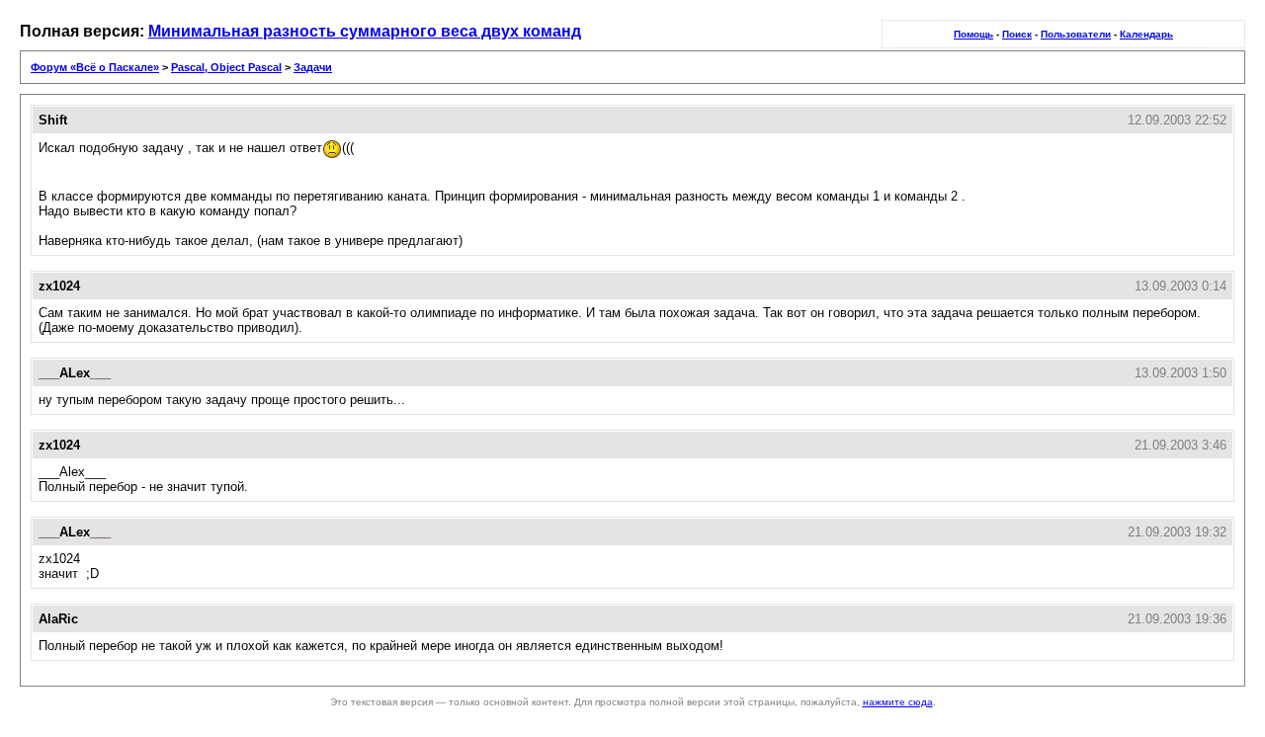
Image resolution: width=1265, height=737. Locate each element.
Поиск (1017, 34)
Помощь (973, 34)
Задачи (313, 67)
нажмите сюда (898, 701)
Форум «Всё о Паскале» (95, 67)
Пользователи (1076, 34)
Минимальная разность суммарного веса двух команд (364, 31)
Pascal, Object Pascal (226, 67)
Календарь (1146, 34)
